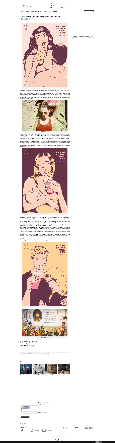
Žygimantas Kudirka (76, 38)
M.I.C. (50, 11)
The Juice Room (84, 37)
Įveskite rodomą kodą (41, 412)
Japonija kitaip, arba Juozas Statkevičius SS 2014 (63, 375)
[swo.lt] (57, 7)
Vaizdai (45, 11)
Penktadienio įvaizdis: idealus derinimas (50, 375)
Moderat (74, 37)
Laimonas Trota (78, 36)
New (76, 37)
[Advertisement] (84, 24)
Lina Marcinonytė (84, 36)
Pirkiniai (54, 11)
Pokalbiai (27, 11)
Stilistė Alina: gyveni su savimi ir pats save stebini (25, 375)
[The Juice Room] (44, 86)
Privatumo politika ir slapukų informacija (89, 428)
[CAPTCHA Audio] (21, 409)
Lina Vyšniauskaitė (90, 36)
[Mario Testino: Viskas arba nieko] (39, 373)
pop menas (79, 37)
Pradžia (22, 11)
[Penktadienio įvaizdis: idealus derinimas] (51, 373)
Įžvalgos (40, 11)
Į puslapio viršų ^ (23, 423)
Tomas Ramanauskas (90, 37)
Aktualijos (31, 18)
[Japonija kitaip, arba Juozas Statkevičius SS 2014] (64, 373)
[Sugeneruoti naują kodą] (21, 411)
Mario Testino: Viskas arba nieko (38, 375)
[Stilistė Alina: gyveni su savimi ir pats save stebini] (26, 373)
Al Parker (74, 36)
